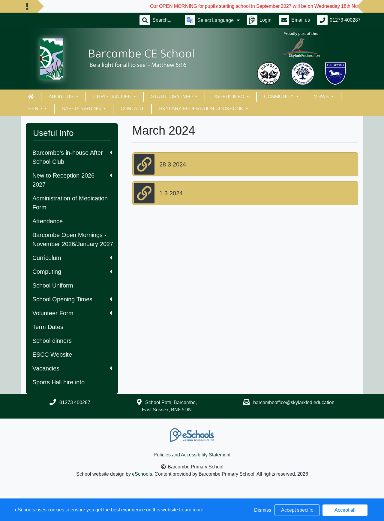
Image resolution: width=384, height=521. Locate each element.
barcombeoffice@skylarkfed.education (293, 402)
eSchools (142, 474)
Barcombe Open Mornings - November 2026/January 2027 (72, 239)
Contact (132, 108)
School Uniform (52, 285)
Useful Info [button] (228, 96)
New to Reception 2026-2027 (64, 180)
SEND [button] (35, 108)
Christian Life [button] (112, 96)
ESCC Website (52, 354)
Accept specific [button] (297, 510)
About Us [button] (62, 96)
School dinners (52, 340)
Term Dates (47, 327)
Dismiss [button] (262, 510)
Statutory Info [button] (172, 96)
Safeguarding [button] (82, 108)
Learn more (191, 509)
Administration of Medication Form (70, 203)
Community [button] (279, 96)
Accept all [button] (345, 510)
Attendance (47, 221)
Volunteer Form (53, 313)
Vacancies (45, 368)
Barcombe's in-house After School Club (67, 157)
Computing (46, 271)
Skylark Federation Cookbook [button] (201, 108)
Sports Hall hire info (58, 382)
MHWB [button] (322, 96)
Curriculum (46, 257)
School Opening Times (62, 299)
